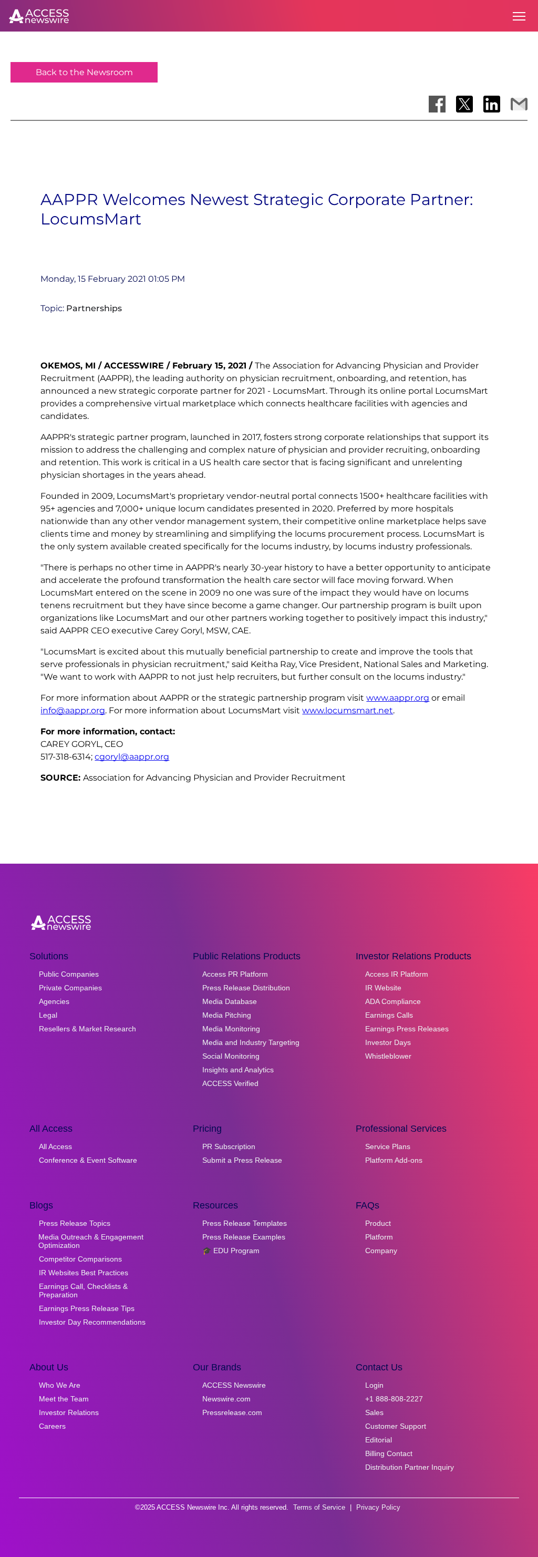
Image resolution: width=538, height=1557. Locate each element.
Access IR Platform (396, 974)
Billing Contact (388, 1453)
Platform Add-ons (393, 1160)
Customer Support (395, 1426)
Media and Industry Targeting (250, 1042)
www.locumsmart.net (347, 710)
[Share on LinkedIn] (491, 104)
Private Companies (70, 988)
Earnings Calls (389, 1015)
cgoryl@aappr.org (132, 757)
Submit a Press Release (242, 1160)
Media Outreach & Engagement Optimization (90, 1241)
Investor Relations (69, 1412)
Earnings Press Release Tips (86, 1308)
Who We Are (59, 1385)
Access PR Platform (235, 974)
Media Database (229, 1001)
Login (374, 1385)
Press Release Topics (74, 1223)
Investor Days (388, 1042)
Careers (52, 1426)
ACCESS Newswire (234, 1385)
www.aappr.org (397, 698)
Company (381, 1250)
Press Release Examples (243, 1237)
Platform (379, 1237)
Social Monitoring (231, 1056)
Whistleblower (388, 1056)
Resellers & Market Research (87, 1029)
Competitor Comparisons (80, 1259)
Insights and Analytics (238, 1070)
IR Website (383, 988)
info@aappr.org (72, 710)
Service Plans (387, 1146)
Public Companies (69, 974)
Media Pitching (226, 1015)
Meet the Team (64, 1399)
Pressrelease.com (232, 1412)
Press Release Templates (244, 1223)
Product (378, 1223)
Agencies (54, 1001)
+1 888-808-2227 (394, 1399)
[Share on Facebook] (437, 104)
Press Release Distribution (246, 988)
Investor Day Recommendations (92, 1322)
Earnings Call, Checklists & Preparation (83, 1290)
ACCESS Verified (230, 1083)
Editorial (378, 1440)
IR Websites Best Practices (83, 1272)
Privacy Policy (378, 1507)
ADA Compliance (393, 1001)
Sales (374, 1412)
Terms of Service (319, 1507)
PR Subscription (228, 1146)
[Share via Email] (519, 104)
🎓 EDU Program (231, 1250)
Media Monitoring (231, 1029)
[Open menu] (519, 16)
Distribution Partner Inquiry (409, 1467)
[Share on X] (464, 104)
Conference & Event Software (88, 1160)
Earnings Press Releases (407, 1029)
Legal (48, 1015)
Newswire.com (226, 1399)
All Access (55, 1146)
